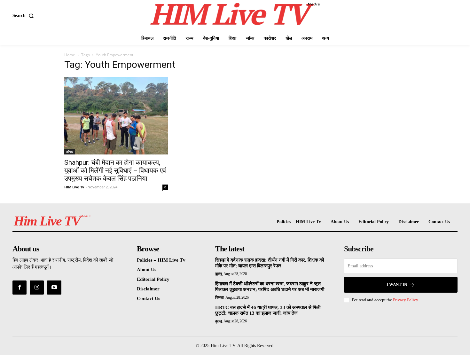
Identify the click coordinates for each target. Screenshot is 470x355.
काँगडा (69, 151)
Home (69, 55)
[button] (24, 15)
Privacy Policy (405, 299)
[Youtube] (54, 287)
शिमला (219, 297)
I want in (397, 284)
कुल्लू (218, 274)
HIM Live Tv (74, 187)
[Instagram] (37, 287)
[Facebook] (19, 287)
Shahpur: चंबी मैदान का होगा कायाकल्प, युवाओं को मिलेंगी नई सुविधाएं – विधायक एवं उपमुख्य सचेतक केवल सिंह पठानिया (115, 170)
